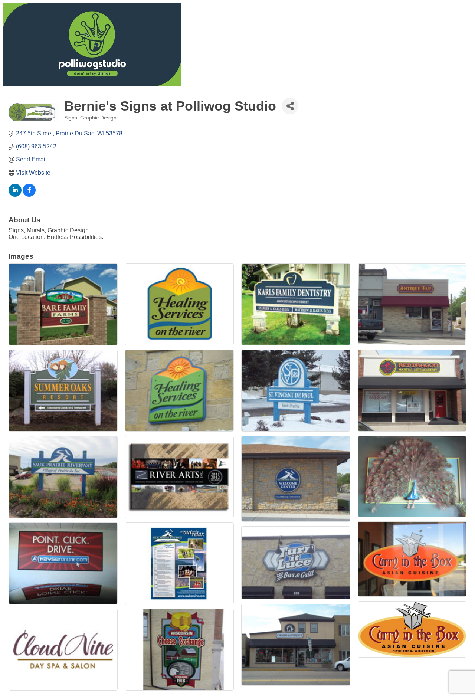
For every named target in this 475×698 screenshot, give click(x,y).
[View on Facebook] (29, 194)
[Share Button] (290, 106)
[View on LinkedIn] (15, 194)
